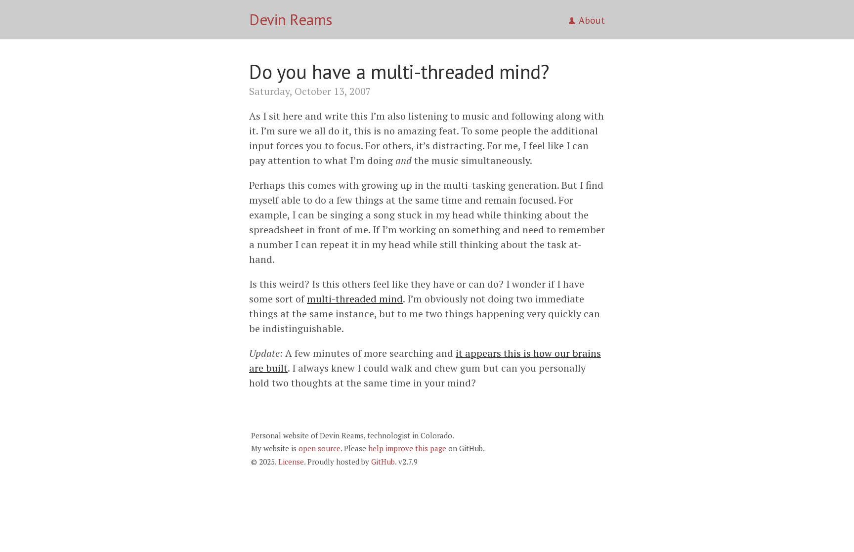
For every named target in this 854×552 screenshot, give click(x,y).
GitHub (383, 462)
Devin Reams (290, 19)
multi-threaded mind (355, 298)
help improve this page (407, 448)
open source (320, 448)
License (291, 462)
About (592, 20)
